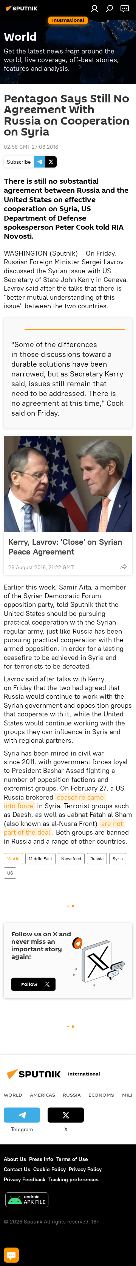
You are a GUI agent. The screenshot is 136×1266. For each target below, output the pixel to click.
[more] (123, 566)
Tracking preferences (73, 1179)
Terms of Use (72, 1159)
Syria (118, 858)
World (13, 858)
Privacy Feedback (24, 1179)
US (10, 873)
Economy (101, 1094)
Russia (97, 858)
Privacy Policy (85, 1169)
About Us (15, 1159)
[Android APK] (27, 1200)
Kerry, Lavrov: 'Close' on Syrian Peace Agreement (65, 546)
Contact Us (17, 1169)
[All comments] (11, 1255)
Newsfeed (71, 858)
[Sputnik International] (23, 11)
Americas (42, 1094)
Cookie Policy (49, 1169)
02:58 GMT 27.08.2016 (31, 146)
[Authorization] (94, 8)
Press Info (41, 1159)
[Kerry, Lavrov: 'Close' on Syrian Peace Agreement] (68, 484)
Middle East (40, 858)
